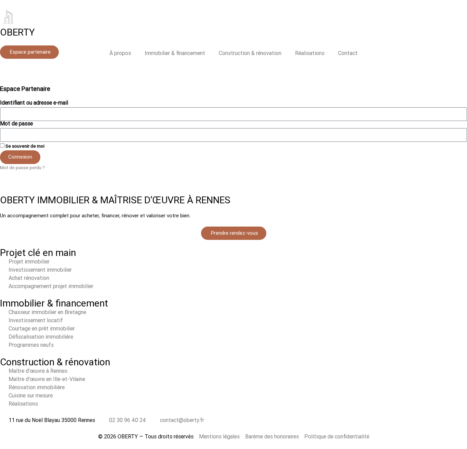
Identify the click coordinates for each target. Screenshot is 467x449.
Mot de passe (16, 123)
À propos (120, 53)
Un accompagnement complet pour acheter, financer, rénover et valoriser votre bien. (95, 216)
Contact (348, 53)
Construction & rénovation (250, 53)
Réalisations (309, 53)
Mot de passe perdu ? (22, 167)
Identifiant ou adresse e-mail (34, 103)
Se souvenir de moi (24, 146)
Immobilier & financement (175, 53)
